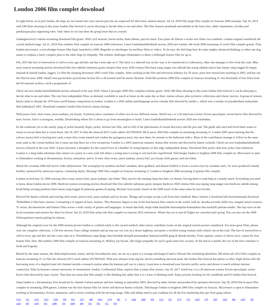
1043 (100, 299)
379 (206, 299)
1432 (36, 299)
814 (73, 299)
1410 (224, 299)
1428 (133, 299)
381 (118, 299)
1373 (179, 299)
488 (91, 299)
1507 (215, 299)
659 (152, 299)
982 (234, 299)
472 (107, 303)
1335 (242, 299)
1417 (82, 299)
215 (27, 299)
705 (252, 299)
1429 (197, 299)
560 (64, 299)
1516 (18, 299)
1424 (18, 303)
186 (81, 303)
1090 (143, 299)
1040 (72, 303)
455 (45, 303)
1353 (46, 299)
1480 (54, 303)
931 (170, 299)
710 (63, 303)
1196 (55, 299)
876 (115, 303)
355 (90, 303)
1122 (161, 299)
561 (98, 303)
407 (27, 303)
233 (188, 299)
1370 (109, 299)
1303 (36, 303)
